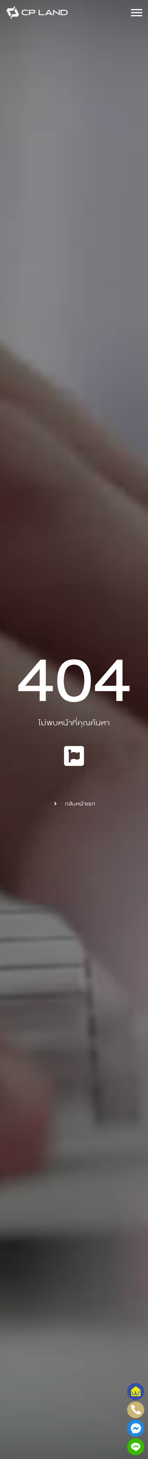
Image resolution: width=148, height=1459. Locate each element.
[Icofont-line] (135, 1446)
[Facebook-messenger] (135, 1428)
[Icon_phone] (135, 1410)
